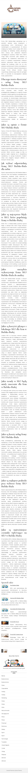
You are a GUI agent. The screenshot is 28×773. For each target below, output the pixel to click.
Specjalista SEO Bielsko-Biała (17, 609)
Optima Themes (18, 770)
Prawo (3, 720)
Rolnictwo (4, 726)
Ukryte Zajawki (5, 745)
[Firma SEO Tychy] (4, 651)
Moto (3, 707)
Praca (3, 716)
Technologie (5, 738)
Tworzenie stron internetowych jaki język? (14, 668)
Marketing (7, 29)
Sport (3, 732)
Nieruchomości (5, 710)
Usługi (3, 751)
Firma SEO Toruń (14, 621)
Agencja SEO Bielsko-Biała (17, 598)
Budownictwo (5, 679)
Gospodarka (5, 688)
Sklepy (3, 729)
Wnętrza (4, 754)
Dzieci (3, 685)
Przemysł (4, 723)
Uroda (3, 748)
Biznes (3, 675)
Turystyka (4, 742)
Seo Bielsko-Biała (14, 585)
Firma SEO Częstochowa (16, 634)
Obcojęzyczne (5, 713)
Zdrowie (4, 757)
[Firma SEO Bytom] (24, 651)
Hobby (3, 691)
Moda (3, 701)
